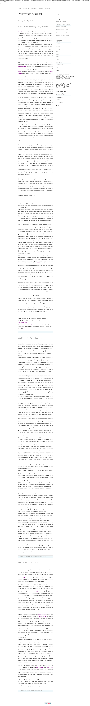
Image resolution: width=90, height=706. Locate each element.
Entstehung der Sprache (40, 568)
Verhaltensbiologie (59, 64)
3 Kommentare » (22, 332)
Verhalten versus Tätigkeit (61, 27)
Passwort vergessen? (60, 102)
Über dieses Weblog (32, 8)
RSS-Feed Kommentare (60, 94)
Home (20, 8)
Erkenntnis (58, 44)
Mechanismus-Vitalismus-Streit (25, 427)
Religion (57, 56)
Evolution (57, 48)
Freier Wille (58, 49)
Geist (57, 51)
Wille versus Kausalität (30, 13)
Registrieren (58, 100)
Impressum (47, 8)
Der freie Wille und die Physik (61, 37)
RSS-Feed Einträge (59, 93)
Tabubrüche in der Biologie (61, 26)
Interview (57, 23)
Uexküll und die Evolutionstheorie (62, 35)
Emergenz (58, 43)
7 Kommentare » (22, 556)
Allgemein (58, 41)
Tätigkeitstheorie (59, 62)
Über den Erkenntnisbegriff (61, 21)
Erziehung (58, 46)
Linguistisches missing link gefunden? (33, 27)
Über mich (41, 8)
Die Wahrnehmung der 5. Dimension (63, 29)
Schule (57, 57)
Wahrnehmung (58, 65)
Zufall (57, 67)
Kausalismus (58, 53)
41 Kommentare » (22, 690)
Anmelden (58, 99)
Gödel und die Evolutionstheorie (31, 338)
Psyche (57, 54)
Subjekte (25, 8)
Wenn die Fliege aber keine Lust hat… (63, 31)
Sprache (57, 59)
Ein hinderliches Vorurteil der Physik (63, 24)
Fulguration (22, 511)
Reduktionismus (29, 437)
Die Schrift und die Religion (29, 563)
